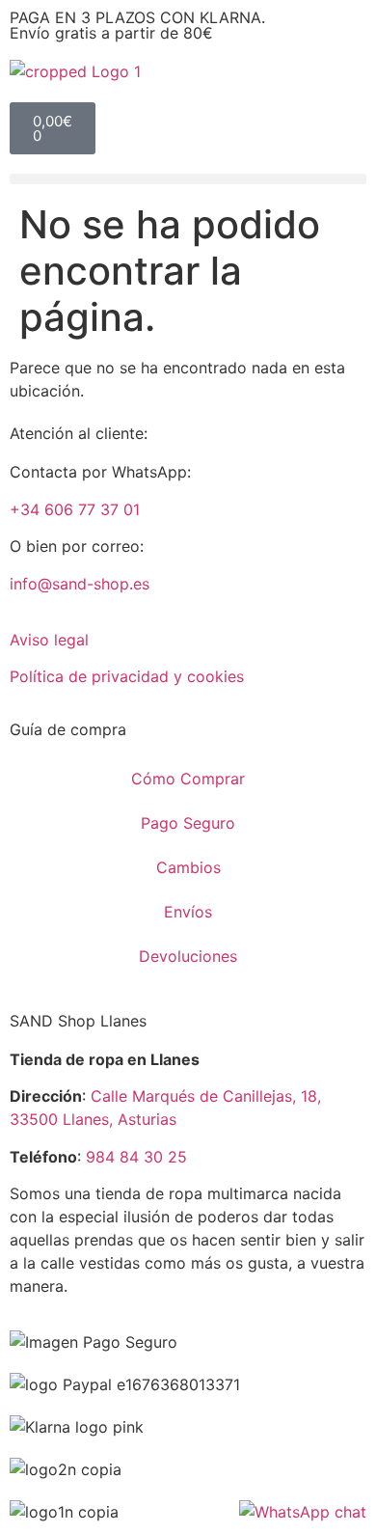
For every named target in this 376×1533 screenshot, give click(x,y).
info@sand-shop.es (79, 583)
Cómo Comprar (188, 778)
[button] (188, 179)
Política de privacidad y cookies (127, 676)
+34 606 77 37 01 (75, 509)
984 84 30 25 (136, 1156)
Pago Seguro (188, 823)
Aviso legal (49, 639)
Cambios (188, 867)
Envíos (188, 911)
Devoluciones (188, 956)
